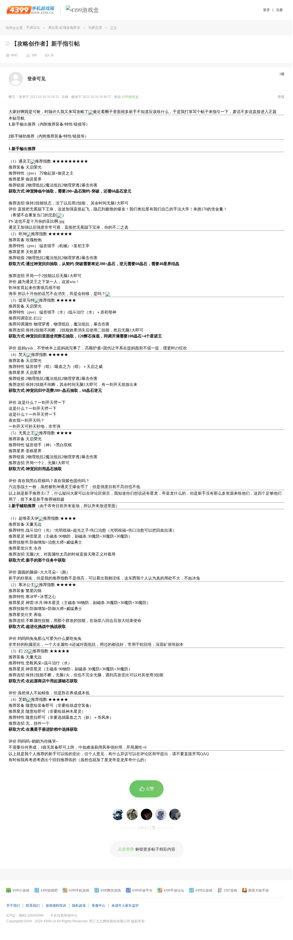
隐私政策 (79, 906)
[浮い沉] (118, 814)
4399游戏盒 (130, 97)
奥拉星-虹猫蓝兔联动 (64, 28)
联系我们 (33, 906)
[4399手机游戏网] (30, 10)
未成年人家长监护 (125, 906)
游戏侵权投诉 (56, 906)
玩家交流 (95, 28)
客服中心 (98, 906)
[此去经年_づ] (132, 814)
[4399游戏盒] (82, 10)
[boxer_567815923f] (146, 814)
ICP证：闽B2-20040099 (25, 916)
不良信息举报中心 (64, 916)
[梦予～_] (175, 814)
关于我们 (13, 906)
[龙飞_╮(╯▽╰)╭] (160, 814)
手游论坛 (33, 28)
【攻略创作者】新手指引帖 (45, 43)
